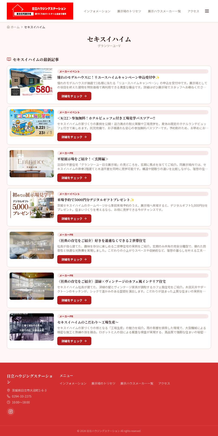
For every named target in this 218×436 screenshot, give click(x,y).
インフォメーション (97, 11)
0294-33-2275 (22, 396)
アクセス (193, 11)
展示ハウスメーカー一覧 (164, 11)
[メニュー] (207, 11)
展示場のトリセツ (129, 11)
